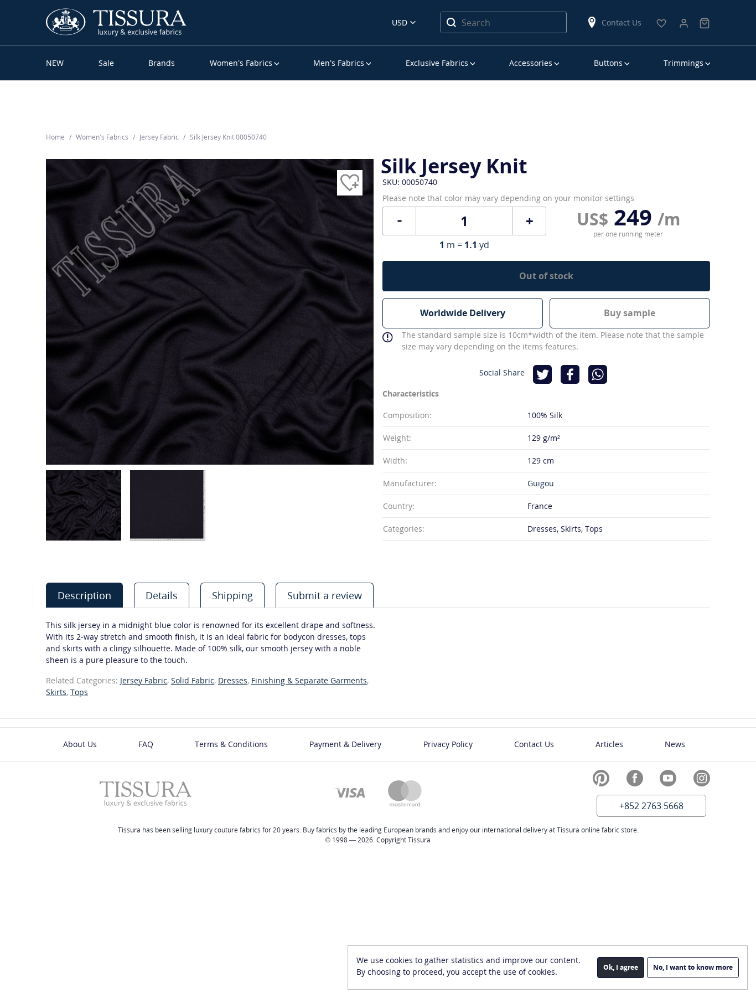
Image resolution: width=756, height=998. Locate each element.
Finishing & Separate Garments (309, 680)
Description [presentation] (84, 595)
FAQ (145, 744)
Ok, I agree (620, 967)
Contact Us (621, 22)
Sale (106, 63)
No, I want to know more (693, 967)
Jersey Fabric (143, 680)
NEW (55, 63)
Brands (161, 63)
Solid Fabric (192, 680)
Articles (609, 744)
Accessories (530, 63)
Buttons (608, 63)
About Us (80, 744)
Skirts (56, 692)
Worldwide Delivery (462, 313)
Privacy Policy (448, 744)
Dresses (232, 680)
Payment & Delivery (345, 744)
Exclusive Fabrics (437, 63)
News (675, 744)
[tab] (84, 595)
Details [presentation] (162, 595)
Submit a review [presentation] (324, 595)
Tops (79, 692)
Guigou (540, 483)
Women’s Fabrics (241, 63)
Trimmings (683, 63)
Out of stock (546, 276)
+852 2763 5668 (651, 806)
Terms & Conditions (231, 744)
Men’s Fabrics (338, 63)
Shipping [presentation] (232, 595)
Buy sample (629, 313)
